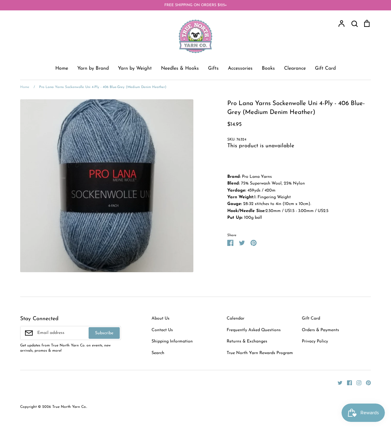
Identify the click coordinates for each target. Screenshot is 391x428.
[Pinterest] (366, 382)
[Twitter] (337, 382)
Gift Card (325, 68)
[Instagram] (356, 382)
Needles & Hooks (180, 68)
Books (268, 68)
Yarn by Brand (93, 68)
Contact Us (162, 330)
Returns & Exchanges (247, 341)
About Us (161, 318)
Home (61, 68)
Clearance (295, 68)
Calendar (235, 318)
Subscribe (104, 333)
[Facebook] (347, 382)
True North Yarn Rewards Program (260, 353)
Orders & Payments (320, 330)
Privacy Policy (315, 341)
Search (158, 353)
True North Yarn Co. (69, 407)
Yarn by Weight (135, 68)
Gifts (213, 68)
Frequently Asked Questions (254, 330)
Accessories (240, 68)
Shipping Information (172, 341)
